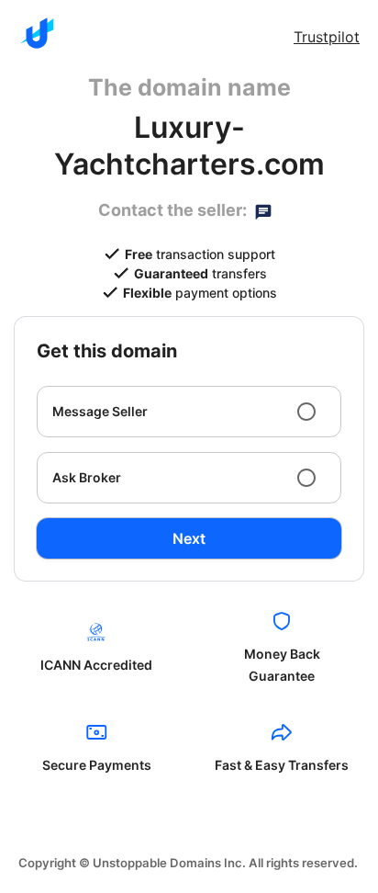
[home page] (36, 33)
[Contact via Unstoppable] (263, 210)
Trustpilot (327, 37)
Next (189, 538)
